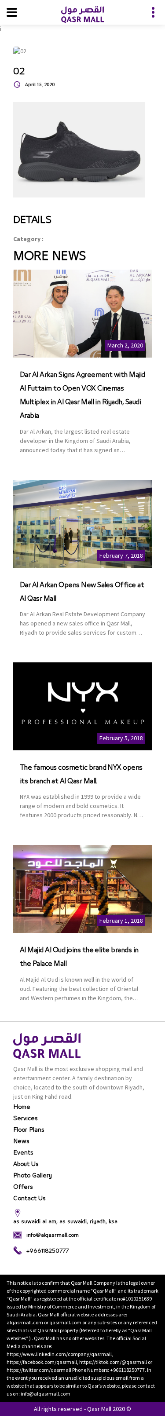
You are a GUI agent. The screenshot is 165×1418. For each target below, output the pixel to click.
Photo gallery (32, 1175)
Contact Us (29, 1198)
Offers (23, 1187)
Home (21, 1107)
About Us (26, 1164)
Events (23, 1152)
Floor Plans (28, 1130)
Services (25, 1118)
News (21, 1141)
